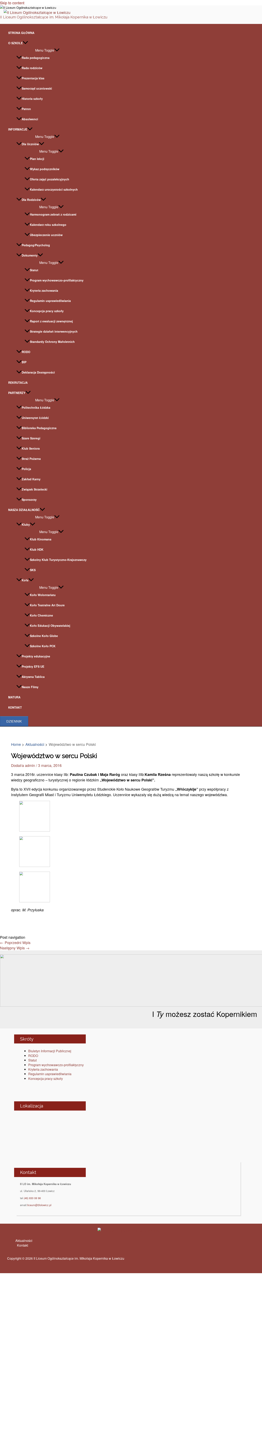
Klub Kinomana (40, 539)
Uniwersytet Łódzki (35, 418)
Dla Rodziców (31, 200)
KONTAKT (15, 707)
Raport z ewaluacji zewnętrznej (51, 321)
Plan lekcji (37, 159)
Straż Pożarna (31, 459)
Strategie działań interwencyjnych (54, 331)
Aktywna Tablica (33, 677)
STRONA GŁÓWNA (21, 33)
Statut (34, 270)
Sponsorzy (29, 499)
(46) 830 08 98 (32, 1198)
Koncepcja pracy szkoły (47, 311)
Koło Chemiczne (41, 615)
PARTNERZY (16, 393)
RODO (26, 352)
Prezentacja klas (33, 78)
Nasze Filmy (30, 687)
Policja (26, 469)
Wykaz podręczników (44, 169)
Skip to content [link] (12, 2)
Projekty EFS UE (33, 666)
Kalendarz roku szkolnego (48, 225)
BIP (24, 362)
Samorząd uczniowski (37, 88)
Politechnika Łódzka (36, 407)
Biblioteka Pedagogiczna (39, 428)
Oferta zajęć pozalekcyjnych (49, 179)
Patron (26, 109)
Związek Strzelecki (34, 489)
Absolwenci (30, 119)
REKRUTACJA (18, 382)
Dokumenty (30, 255)
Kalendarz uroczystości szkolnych (54, 189)
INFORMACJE (17, 129)
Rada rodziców (32, 68)
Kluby (26, 524)
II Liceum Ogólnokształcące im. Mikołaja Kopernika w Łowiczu (53, 17)
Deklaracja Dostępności (38, 372)
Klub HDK (36, 549)
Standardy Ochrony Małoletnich (52, 342)
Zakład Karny (31, 479)
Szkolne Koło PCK (42, 646)
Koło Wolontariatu (43, 595)
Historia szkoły (32, 99)
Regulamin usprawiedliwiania (50, 301)
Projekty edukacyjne (36, 656)
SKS (33, 570)
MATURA (14, 697)
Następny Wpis (14, 947)
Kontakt (22, 1245)
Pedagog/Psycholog (36, 245)
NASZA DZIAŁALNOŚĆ (24, 510)
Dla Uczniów (30, 144)
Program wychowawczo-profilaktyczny (57, 280)
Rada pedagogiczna (36, 58)
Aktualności (23, 1240)
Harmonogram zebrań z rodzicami (53, 214)
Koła (25, 580)
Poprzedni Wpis (15, 942)
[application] (25, 43)
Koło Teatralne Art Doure (47, 605)
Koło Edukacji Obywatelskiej (50, 625)
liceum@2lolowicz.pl (39, 1205)
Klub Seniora (31, 448)
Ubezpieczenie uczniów (46, 235)
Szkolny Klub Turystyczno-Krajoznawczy (58, 560)
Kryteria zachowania (44, 290)
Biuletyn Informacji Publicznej (49, 1051)
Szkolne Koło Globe (44, 636)
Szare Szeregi (31, 438)
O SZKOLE (15, 43)
